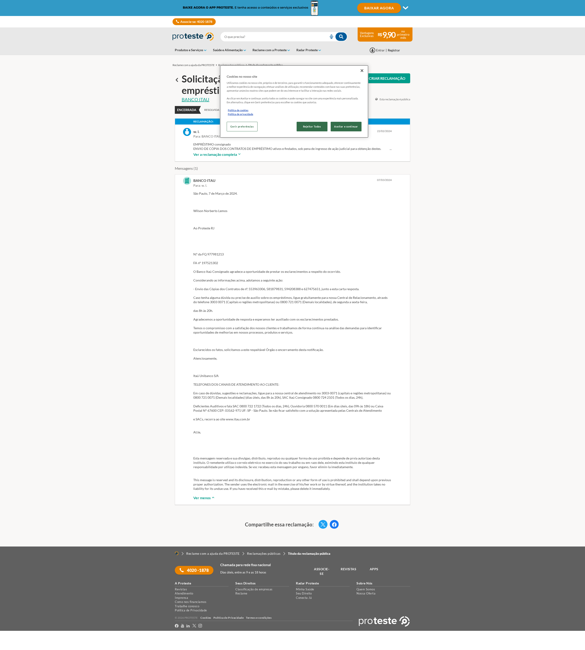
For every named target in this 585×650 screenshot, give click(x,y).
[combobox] (284, 36)
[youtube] (182, 626)
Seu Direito (304, 593)
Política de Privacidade (191, 610)
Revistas (181, 589)
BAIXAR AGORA (379, 8)
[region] (294, 101)
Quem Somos (365, 589)
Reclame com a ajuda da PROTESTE (194, 65)
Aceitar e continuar (346, 126)
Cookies (205, 617)
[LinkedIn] (188, 626)
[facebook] (177, 626)
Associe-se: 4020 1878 (196, 22)
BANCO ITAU (195, 99)
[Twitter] (194, 626)
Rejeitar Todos (312, 126)
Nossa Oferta (365, 593)
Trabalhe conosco (187, 606)
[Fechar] (362, 71)
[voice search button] (329, 36)
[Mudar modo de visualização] (292, 8)
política (293, 639)
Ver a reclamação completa (215, 154)
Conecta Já (304, 598)
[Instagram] (200, 626)
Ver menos (202, 498)
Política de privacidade (240, 114)
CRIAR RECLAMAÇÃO (387, 78)
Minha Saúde (305, 589)
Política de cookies (238, 110)
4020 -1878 (197, 570)
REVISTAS (348, 569)
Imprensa (181, 598)
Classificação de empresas (254, 589)
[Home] (176, 553)
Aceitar (10, 647)
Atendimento (184, 593)
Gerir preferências (242, 126)
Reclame (241, 593)
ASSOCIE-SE (321, 571)
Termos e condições (258, 617)
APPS (374, 569)
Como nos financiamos (190, 602)
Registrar (394, 50)
